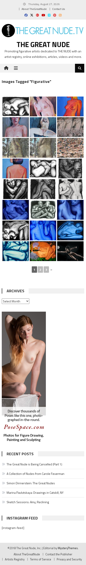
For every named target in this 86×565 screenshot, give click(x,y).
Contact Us (58, 9)
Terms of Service (40, 559)
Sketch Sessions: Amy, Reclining (28, 502)
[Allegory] (70, 127)
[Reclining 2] (43, 127)
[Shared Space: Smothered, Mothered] (70, 210)
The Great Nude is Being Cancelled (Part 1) (34, 464)
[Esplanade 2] (15, 127)
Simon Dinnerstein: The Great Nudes (31, 483)
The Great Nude (43, 44)
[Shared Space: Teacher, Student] (15, 210)
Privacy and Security (69, 559)
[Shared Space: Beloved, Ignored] (15, 251)
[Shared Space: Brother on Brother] (70, 168)
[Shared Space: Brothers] (43, 168)
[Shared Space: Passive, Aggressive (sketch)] (15, 106)
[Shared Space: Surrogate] (43, 210)
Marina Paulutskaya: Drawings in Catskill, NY (35, 492)
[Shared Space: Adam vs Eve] (43, 251)
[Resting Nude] (70, 106)
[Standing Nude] (43, 106)
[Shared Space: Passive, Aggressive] (15, 230)
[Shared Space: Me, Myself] (15, 189)
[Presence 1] (15, 148)
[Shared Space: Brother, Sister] (43, 189)
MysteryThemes (68, 548)
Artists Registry (14, 559)
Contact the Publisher (58, 554)
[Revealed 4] (70, 148)
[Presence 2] (43, 148)
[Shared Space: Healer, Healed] (70, 230)
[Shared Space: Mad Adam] (43, 230)
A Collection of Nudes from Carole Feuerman (35, 473)
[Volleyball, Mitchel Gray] (70, 251)
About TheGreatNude (34, 9)
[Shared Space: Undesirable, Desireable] (70, 189)
